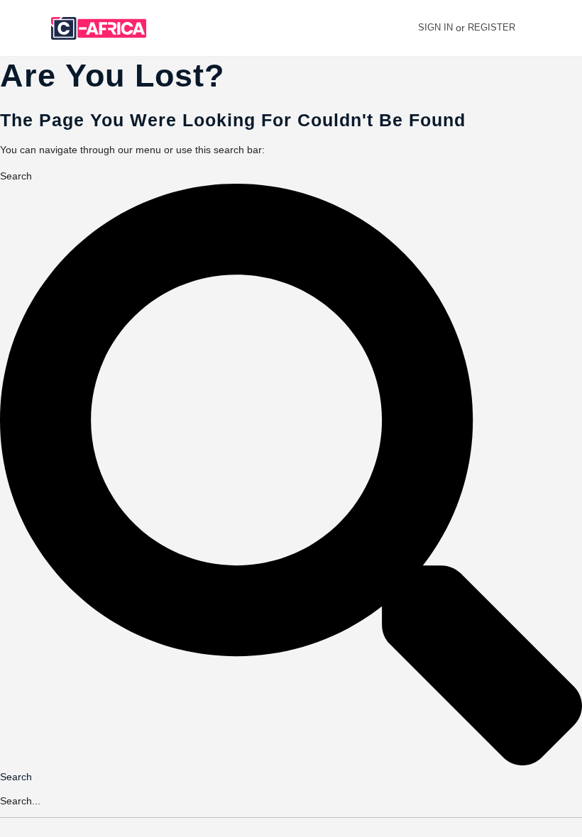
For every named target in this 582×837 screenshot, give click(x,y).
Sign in (435, 27)
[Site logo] (100, 28)
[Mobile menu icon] (22, 28)
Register (491, 27)
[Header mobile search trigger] (563, 27)
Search (16, 176)
